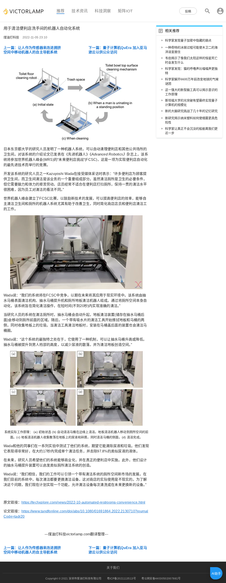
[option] (189, 40)
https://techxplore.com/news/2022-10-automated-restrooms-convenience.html (83, 502)
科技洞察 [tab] (103, 11)
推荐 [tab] (60, 11)
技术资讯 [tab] (80, 11)
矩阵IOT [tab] (125, 11)
